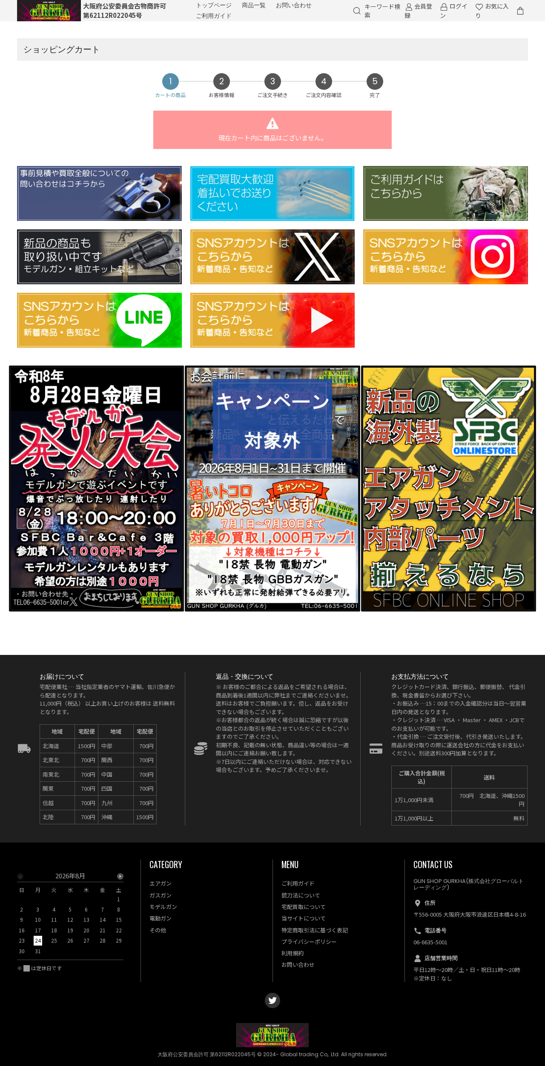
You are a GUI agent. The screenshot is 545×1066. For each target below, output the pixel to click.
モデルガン (163, 907)
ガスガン (160, 895)
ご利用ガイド (214, 15)
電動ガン (160, 918)
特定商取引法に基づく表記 (314, 930)
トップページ (214, 5)
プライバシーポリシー (309, 941)
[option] (70, 916)
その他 (157, 930)
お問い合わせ (294, 5)
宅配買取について (303, 907)
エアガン (160, 883)
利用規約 (292, 953)
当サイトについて (303, 918)
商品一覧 (254, 5)
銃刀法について (300, 895)
